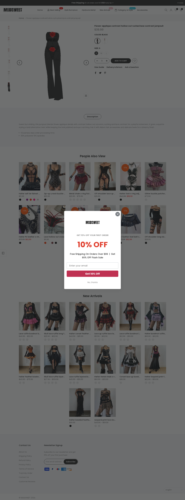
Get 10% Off (92, 273)
